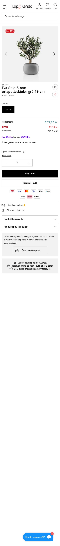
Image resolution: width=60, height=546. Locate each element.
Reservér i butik (30, 183)
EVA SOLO (5, 85)
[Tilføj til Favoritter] (55, 87)
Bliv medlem (6, 156)
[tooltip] (55, 94)
